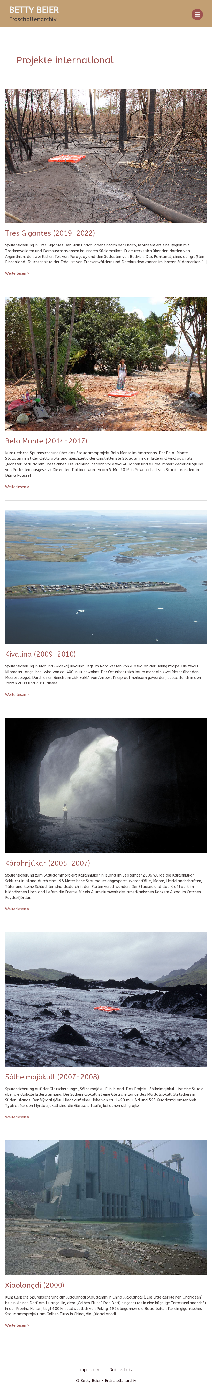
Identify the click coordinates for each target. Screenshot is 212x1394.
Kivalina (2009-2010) (40, 654)
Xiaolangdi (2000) (34, 1285)
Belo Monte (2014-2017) (46, 441)
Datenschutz (121, 1370)
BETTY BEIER (34, 10)
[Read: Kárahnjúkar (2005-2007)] (106, 785)
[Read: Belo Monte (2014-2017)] (106, 363)
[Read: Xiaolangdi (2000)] (106, 1207)
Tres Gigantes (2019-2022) (50, 233)
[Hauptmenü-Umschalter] (197, 14)
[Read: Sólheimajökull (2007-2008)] (106, 999)
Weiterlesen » (17, 273)
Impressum (89, 1370)
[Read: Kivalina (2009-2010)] (106, 577)
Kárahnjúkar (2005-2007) (47, 863)
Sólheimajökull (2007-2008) (52, 1077)
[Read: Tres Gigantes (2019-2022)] (106, 156)
